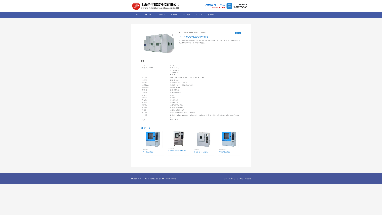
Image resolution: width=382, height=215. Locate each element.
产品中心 (232, 179)
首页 (180, 33)
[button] (172, 35)
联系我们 (240, 179)
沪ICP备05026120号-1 (169, 179)
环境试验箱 (185, 33)
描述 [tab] (142, 61)
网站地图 (248, 179)
